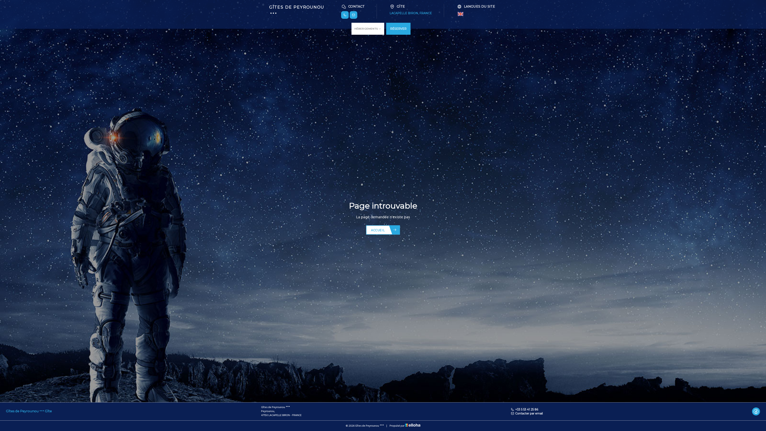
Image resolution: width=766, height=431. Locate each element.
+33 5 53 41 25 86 (526, 409)
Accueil (378, 230)
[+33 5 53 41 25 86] (345, 15)
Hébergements (366, 28)
